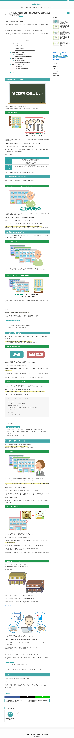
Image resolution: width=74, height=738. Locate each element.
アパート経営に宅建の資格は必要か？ (18, 48)
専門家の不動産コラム (58, 75)
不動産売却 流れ (64, 52)
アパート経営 (8, 693)
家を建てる (56, 68)
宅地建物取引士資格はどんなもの (17, 43)
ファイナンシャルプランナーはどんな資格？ (22, 62)
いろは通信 (56, 71)
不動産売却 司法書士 (56, 59)
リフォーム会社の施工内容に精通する (21, 68)
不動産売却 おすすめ (56, 52)
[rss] (67, 0)
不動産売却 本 (65, 55)
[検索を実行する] (68, 13)
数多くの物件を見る (18, 66)
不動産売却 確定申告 (61, 57)
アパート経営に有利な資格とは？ (17, 58)
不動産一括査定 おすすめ (57, 55)
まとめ (12, 72)
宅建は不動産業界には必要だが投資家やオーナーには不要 (25, 50)
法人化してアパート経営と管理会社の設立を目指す (23, 56)
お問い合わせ (46, 734)
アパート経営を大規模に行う (20, 54)
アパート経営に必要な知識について (17, 64)
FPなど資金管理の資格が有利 (20, 60)
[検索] (69, 0)
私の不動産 (56, 77)
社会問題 (55, 73)
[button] (12, 697)
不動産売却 (56, 66)
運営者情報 (27, 734)
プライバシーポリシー (39, 734)
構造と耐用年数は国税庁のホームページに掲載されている (15, 605)
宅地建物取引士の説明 (18, 45)
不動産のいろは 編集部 (10, 719)
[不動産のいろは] (37, 4)
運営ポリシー (32, 734)
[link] (18, 713)
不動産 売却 (55, 57)
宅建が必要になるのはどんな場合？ (17, 52)
